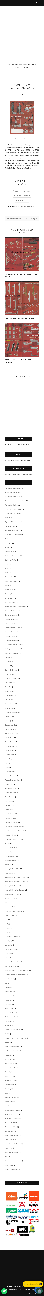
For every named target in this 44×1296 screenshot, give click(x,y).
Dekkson (8, 661)
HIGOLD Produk (10, 848)
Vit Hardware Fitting (11, 1135)
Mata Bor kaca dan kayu (13, 962)
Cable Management (11, 615)
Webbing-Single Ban (11, 1152)
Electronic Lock (10, 725)
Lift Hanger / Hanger (11, 936)
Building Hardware (11, 611)
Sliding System (10, 1076)
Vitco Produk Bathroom (13, 1144)
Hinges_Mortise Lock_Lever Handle (19, 360)
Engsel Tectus (10, 742)
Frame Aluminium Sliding (13, 780)
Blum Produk (9, 577)
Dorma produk (9, 691)
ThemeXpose (23, 1286)
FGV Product (9, 754)
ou (6, 983)
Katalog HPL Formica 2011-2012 (15, 877)
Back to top (33, 1293)
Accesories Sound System (13, 509)
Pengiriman (8, 996)
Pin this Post (23, 200)
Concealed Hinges (11, 640)
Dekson (7, 666)
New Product (9, 979)
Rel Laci (7, 1042)
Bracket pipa (9, 594)
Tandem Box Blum (11, 1127)
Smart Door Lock (10, 1080)
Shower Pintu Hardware (13, 1068)
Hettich (7, 843)
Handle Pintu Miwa (11, 822)
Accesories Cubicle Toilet (13, 488)
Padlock (33, 206)
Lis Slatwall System (11, 949)
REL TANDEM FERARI (12, 1059)
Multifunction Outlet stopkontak (16, 974)
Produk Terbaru (10, 1013)
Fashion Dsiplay (10, 746)
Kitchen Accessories (12, 903)
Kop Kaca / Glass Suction (13, 911)
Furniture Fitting (10, 788)
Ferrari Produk (9, 750)
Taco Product (9, 1123)
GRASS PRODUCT (11, 801)
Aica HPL (8, 518)
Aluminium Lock (18, 206)
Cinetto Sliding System (12, 628)
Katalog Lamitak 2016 (12, 894)
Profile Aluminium (11, 1017)
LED (6, 919)
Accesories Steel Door (12, 513)
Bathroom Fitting (10, 560)
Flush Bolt (8, 763)
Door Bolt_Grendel (11, 670)
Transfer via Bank (10, 1131)
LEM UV (7, 932)
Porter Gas (8, 1000)
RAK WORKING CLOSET (13, 1029)
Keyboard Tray (10, 898)
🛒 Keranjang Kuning (32, 1284)
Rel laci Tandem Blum (12, 1046)
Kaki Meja (8, 864)
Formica (7, 767)
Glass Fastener (10, 797)
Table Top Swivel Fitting (13, 1118)
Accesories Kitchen (11, 505)
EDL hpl (7, 721)
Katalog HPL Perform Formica (14, 890)
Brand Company (10, 602)
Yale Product (9, 1165)
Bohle (7, 585)
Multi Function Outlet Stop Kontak (16, 970)
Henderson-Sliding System (14, 839)
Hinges (7, 852)
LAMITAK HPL (10, 915)
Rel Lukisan (8, 1055)
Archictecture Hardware (13, 534)
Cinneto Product (10, 632)
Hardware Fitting (10, 835)
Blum (6, 573)
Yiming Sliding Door (11, 1169)
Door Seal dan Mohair (12, 678)
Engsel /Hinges (10, 729)
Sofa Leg (8, 1089)
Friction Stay (9, 784)
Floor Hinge (8, 759)
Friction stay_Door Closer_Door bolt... (22, 275)
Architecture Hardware (12, 539)
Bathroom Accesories (12, 556)
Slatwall (7, 1072)
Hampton (27, 206)
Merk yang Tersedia (11, 966)
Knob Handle (9, 907)
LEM (6, 924)
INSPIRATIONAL (11, 860)
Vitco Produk (9, 1140)
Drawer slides (9, 708)
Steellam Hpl (9, 1106)
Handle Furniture (10, 818)
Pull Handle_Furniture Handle (21, 318)
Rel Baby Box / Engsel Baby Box (15, 1038)
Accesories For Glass (12, 492)
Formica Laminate (10, 771)
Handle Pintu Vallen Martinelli (14, 831)
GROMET (8, 805)
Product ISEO (9, 1008)
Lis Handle (8, 945)
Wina (6, 1156)
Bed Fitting (8, 564)
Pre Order (8, 1004)
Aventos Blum (9, 551)
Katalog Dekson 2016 (12, 869)
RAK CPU (8, 1025)
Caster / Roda (9, 623)
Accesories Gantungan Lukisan (15, 501)
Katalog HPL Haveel (11, 886)
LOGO (7, 958)
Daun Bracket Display (12, 653)
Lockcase (8, 953)
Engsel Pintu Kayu (11, 733)
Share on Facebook (22, 191)
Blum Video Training (11, 581)
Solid (6, 1093)
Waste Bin (8, 1148)
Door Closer (9, 674)
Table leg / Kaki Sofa (11, 1114)
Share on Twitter (23, 196)
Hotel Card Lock (10, 856)
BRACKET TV (9, 598)
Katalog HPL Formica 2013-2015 (15, 881)
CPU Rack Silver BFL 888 (13, 644)
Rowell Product (10, 1063)
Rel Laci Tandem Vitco (12, 1051)
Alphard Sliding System (12, 522)
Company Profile (10, 636)
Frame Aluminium (10, 776)
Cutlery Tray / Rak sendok (13, 649)
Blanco (7, 568)
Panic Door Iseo (10, 991)
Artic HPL (8, 543)
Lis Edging (8, 941)
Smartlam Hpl (9, 1085)
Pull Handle (8, 1021)
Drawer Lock (9, 699)
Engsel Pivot (9, 738)
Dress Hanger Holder (12, 712)
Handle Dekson (10, 814)
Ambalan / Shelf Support (13, 530)
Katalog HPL (9, 873)
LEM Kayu (8, 928)
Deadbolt (8, 657)
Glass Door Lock (10, 793)
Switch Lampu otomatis (13, 1110)
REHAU (7, 1034)
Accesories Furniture (12, 496)
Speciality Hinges (10, 1097)
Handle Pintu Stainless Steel (14, 826)
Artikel (7, 547)
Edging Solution (10, 716)
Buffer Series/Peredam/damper (15, 606)
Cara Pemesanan (10, 619)
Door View (8, 687)
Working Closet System (13, 1161)
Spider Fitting (9, 1101)
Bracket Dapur (10, 589)
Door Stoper (9, 683)
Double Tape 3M (10, 695)
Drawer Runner (10, 704)
